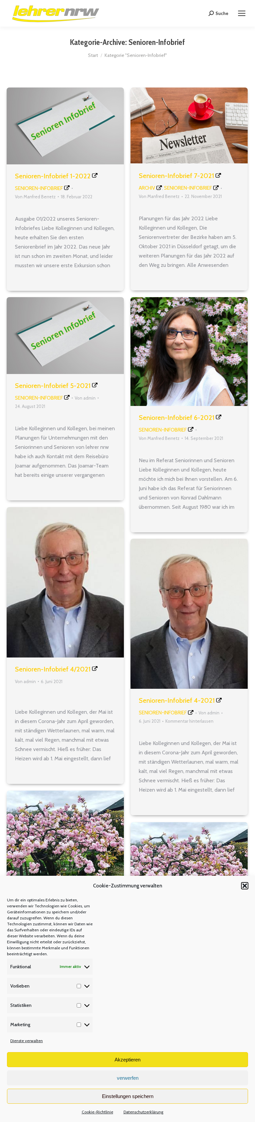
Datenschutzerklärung (143, 1111)
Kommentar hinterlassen (189, 721)
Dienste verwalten (26, 1040)
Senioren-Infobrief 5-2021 (53, 386)
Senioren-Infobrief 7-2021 (176, 176)
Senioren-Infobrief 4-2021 (177, 700)
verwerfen (127, 1078)
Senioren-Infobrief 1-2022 (53, 176)
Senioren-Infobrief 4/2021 (53, 669)
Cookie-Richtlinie (97, 1111)
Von (35, 196)
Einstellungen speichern (127, 1096)
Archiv (147, 188)
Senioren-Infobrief (39, 188)
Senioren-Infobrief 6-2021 (176, 418)
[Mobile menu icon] (241, 13)
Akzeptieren (127, 1059)
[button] (244, 885)
